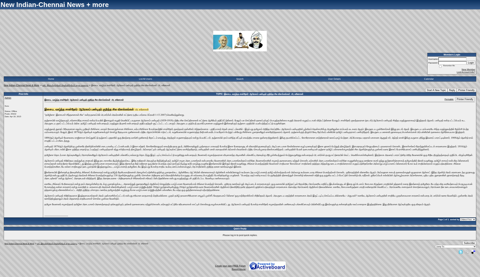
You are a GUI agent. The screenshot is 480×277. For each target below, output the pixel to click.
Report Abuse (239, 269)
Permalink (449, 99)
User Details (334, 79)
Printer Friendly (466, 90)
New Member (468, 69)
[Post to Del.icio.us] (473, 251)
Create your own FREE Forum (230, 266)
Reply (452, 90)
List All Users (145, 79)
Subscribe (469, 243)
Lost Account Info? (466, 72)
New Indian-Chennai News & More (21, 85)
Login (471, 62)
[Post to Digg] (467, 251)
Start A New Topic (436, 90)
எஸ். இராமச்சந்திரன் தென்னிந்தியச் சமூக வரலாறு (65, 85)
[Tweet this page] (461, 251)
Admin (8, 98)
